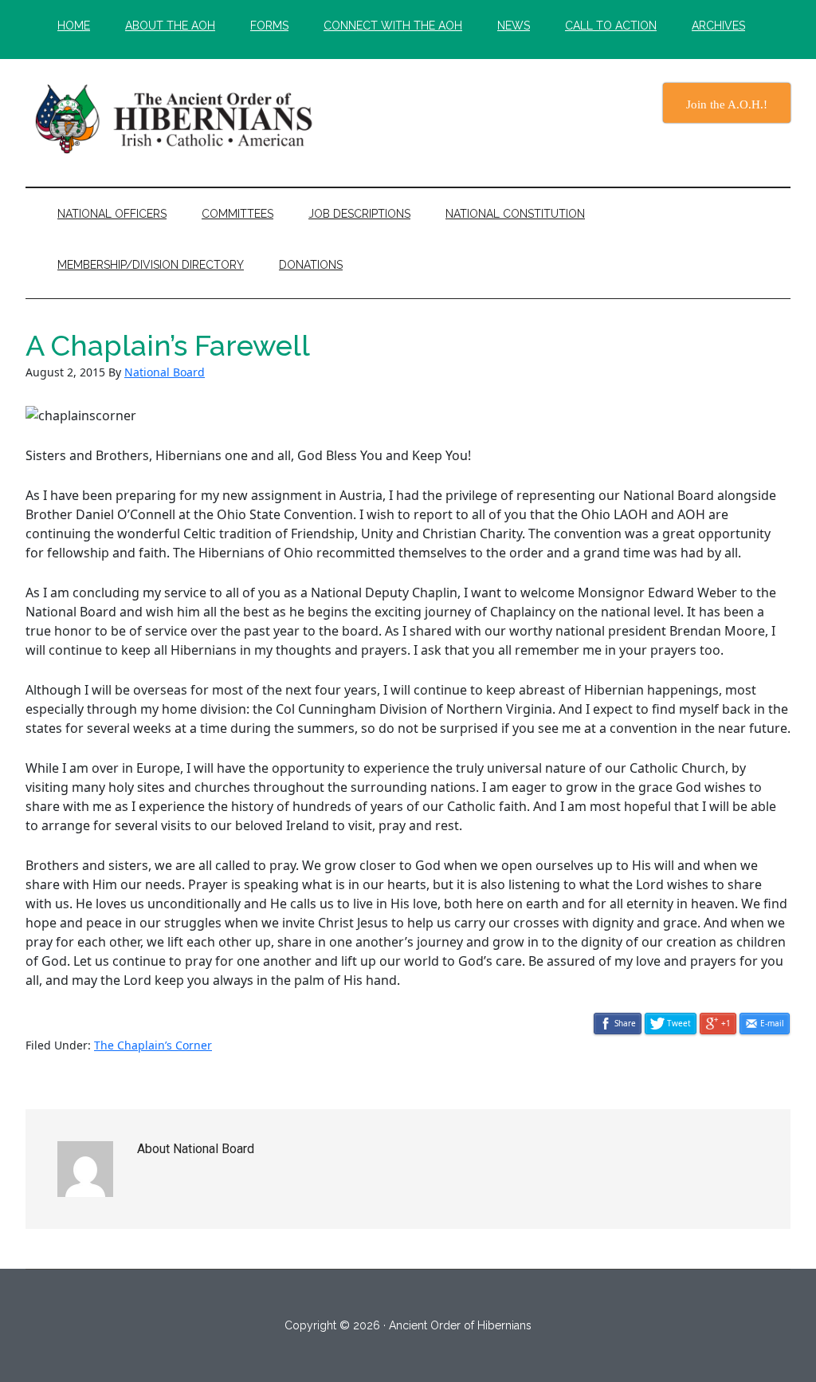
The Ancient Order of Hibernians (177, 119)
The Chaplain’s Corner (153, 1045)
